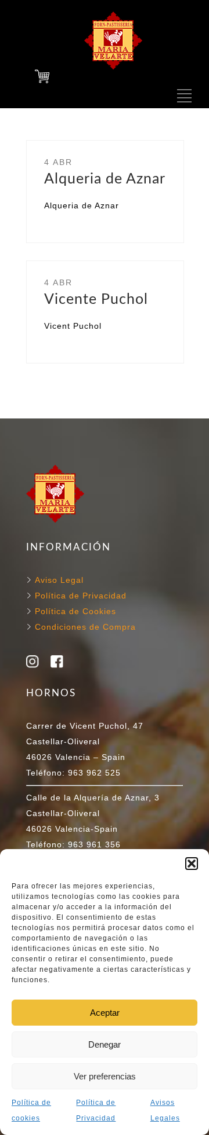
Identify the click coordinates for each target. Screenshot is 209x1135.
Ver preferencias (105, 1076)
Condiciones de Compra (84, 626)
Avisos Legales (165, 1110)
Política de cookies (31, 1110)
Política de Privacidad (96, 1110)
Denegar (104, 1044)
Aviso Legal (59, 580)
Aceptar (105, 1013)
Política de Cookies (74, 611)
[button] (191, 863)
